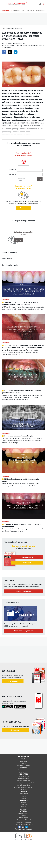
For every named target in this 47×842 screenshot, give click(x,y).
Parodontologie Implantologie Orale (23, 783)
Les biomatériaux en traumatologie (18, 436)
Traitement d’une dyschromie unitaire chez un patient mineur (21, 525)
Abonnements (23, 794)
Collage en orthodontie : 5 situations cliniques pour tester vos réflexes (21, 392)
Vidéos (23, 763)
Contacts (23, 815)
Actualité (23, 759)
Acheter (19, 240)
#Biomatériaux (7, 259)
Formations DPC (23, 772)
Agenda (23, 802)
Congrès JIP (23, 809)
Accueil (3, 28)
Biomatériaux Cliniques (23, 785)
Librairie (23, 798)
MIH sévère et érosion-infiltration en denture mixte (21, 480)
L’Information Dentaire (23, 776)
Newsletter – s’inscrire (23, 766)
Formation (9, 28)
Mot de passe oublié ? (21, 179)
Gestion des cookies (23, 829)
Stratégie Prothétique (23, 781)
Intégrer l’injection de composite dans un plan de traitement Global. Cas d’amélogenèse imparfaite (23, 346)
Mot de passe (12, 174)
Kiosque (23, 796)
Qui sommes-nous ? (23, 813)
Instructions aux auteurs (24, 822)
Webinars (23, 807)
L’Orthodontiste (23, 789)
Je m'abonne (13, 681)
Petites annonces (23, 770)
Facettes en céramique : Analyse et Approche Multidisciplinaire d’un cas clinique (21, 303)
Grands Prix (23, 805)
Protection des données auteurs (23, 824)
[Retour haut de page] (43, 836)
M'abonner (23, 208)
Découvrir (15, 730)
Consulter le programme (23, 631)
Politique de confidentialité (23, 820)
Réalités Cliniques (23, 778)
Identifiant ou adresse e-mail (12, 170)
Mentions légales (23, 818)
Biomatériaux (19, 28)
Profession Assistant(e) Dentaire (23, 787)
